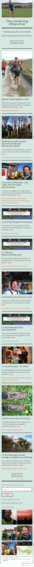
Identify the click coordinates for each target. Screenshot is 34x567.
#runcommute (6, 308)
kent (21, 200)
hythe (16, 200)
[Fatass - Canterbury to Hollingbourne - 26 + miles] (9, 533)
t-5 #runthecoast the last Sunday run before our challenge (17, 456)
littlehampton (26, 200)
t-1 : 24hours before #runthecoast (11, 253)
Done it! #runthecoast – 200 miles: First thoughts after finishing (15, 184)
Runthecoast (20, 266)
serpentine (21, 308)
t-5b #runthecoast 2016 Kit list (16, 418)
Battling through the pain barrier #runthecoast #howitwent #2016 (14, 143)
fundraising (5, 200)
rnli (3, 203)
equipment (28, 378)
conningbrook (16, 378)
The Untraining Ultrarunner (17, 22)
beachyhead (6, 110)
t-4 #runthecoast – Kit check (15, 366)
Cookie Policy (6, 560)
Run (22, 157)
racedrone (13, 266)
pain (18, 157)
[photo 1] (24, 517)
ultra (30, 157)
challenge (9, 157)
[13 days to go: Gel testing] (24, 549)
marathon (12, 110)
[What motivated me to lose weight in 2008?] (24, 533)
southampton (13, 203)
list (10, 430)
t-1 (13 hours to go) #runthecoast (17, 222)
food (13, 341)
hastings (12, 200)
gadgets (5, 380)
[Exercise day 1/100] (9, 517)
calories (4, 341)
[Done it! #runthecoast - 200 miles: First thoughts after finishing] (9, 549)
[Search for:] (17, 489)
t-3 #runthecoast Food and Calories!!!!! (12, 328)
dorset (23, 378)
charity (13, 198)
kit (12, 380)
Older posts (17, 475)
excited (9, 233)
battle (4, 157)
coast (14, 157)
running (26, 157)
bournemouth (6, 198)
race (18, 110)
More (21, 107)
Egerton (15, 468)
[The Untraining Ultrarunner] (17, 8)
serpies (27, 308)
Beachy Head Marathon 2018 (15, 99)
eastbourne (23, 198)
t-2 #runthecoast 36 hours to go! (17, 297)
